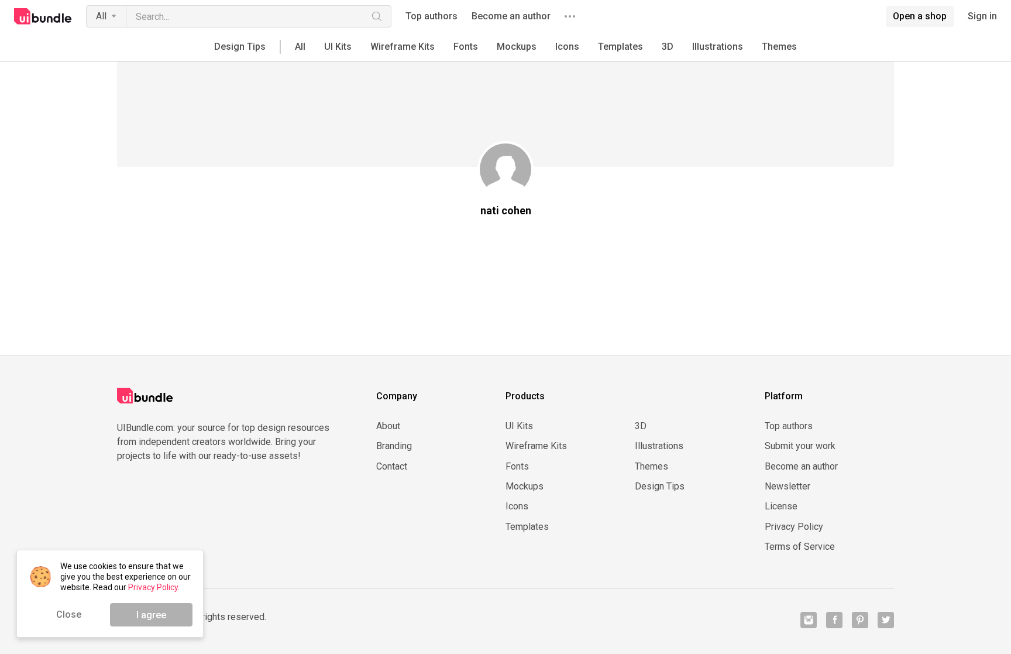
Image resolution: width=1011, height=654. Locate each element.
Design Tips (240, 46)
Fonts (465, 46)
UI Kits (338, 46)
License (781, 506)
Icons (567, 46)
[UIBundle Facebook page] (834, 620)
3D (667, 46)
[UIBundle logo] (43, 16)
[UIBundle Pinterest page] (860, 620)
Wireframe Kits (402, 46)
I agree (151, 615)
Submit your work (800, 446)
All (101, 16)
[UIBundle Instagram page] (808, 620)
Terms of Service (800, 547)
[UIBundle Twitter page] (886, 620)
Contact (391, 466)
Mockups (517, 46)
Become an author (511, 16)
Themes (779, 46)
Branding (394, 446)
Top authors (431, 16)
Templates (620, 46)
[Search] (377, 16)
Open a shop (920, 16)
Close (68, 614)
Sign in (982, 16)
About (388, 426)
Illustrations (717, 46)
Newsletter (787, 486)
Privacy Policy (794, 527)
